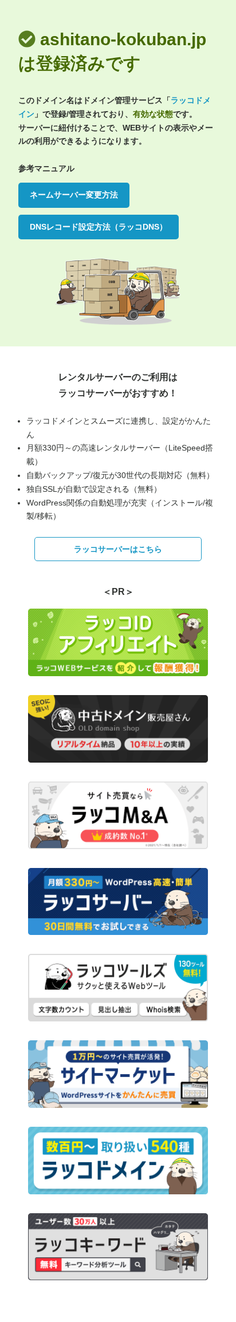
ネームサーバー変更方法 (74, 194)
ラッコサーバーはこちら (118, 549)
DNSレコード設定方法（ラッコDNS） (98, 226)
